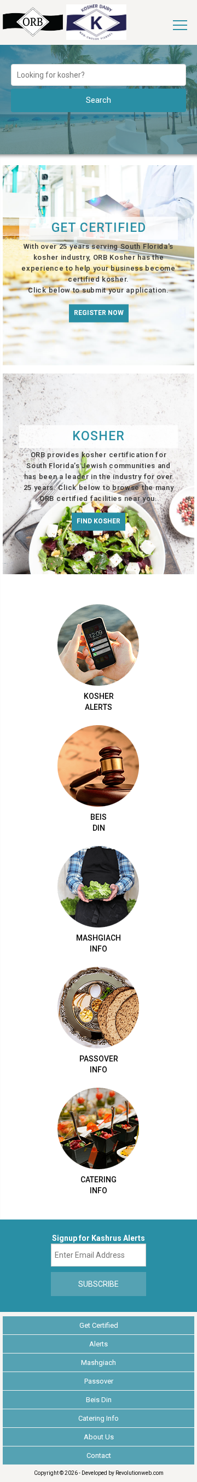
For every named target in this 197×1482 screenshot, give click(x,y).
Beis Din (99, 1400)
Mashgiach (98, 1362)
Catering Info (98, 1418)
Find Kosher (98, 522)
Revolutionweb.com (139, 1473)
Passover (98, 1381)
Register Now (99, 313)
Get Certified (98, 1325)
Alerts (98, 1344)
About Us (99, 1437)
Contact (98, 1455)
